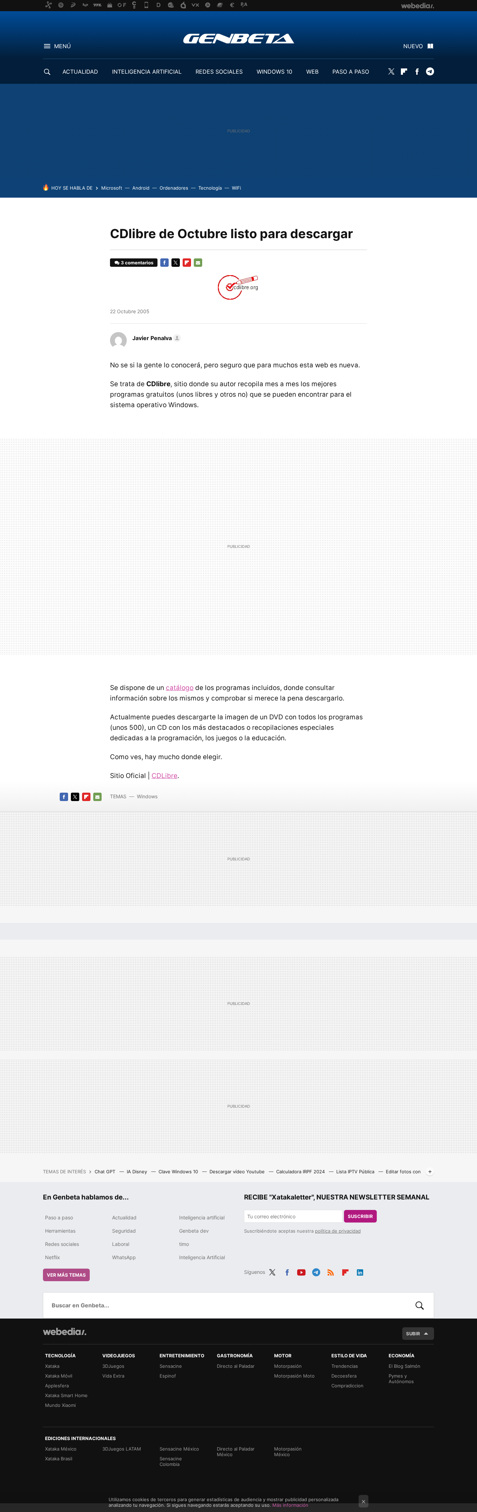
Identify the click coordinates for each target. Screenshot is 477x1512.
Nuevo (413, 46)
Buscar (419, 1305)
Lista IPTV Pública (356, 1171)
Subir (413, 1333)
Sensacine (171, 1366)
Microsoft (111, 188)
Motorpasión (288, 1366)
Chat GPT (106, 1171)
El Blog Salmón (404, 1366)
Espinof (168, 1376)
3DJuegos (113, 1366)
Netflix (52, 1257)
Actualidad (124, 1217)
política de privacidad (338, 1231)
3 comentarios (137, 262)
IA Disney (137, 1171)
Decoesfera (344, 1376)
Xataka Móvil (58, 1376)
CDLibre (164, 776)
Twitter (391, 71)
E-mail (198, 262)
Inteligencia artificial (202, 1217)
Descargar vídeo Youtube (238, 1171)
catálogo (179, 688)
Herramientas (60, 1231)
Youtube (301, 1271)
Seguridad (124, 1231)
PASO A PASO (350, 71)
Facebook (417, 71)
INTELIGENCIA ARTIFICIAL (147, 71)
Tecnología (210, 188)
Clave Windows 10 (179, 1171)
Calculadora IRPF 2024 (301, 1171)
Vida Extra (113, 1376)
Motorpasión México (288, 1451)
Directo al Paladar (236, 1366)
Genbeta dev (194, 1231)
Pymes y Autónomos (401, 1378)
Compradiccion (347, 1385)
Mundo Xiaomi (60, 1405)
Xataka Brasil (58, 1458)
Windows (147, 796)
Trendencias (344, 1366)
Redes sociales (62, 1244)
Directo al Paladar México (236, 1451)
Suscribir (360, 1216)
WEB (312, 71)
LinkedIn (360, 1271)
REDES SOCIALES (219, 71)
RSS (330, 1271)
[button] (155, 338)
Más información (290, 1505)
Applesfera (57, 1385)
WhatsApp (124, 1257)
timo (184, 1244)
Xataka (52, 1366)
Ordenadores (174, 188)
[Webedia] (64, 1331)
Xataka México (60, 1449)
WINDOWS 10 (274, 71)
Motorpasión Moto (294, 1376)
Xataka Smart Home (66, 1395)
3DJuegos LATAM (121, 1449)
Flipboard (404, 71)
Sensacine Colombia (171, 1461)
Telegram (430, 71)
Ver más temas (66, 1275)
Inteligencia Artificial (202, 1257)
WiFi (236, 188)
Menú (62, 46)
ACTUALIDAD (80, 71)
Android (140, 188)
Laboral (120, 1244)
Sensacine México (179, 1449)
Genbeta (238, 38)
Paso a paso (59, 1217)
